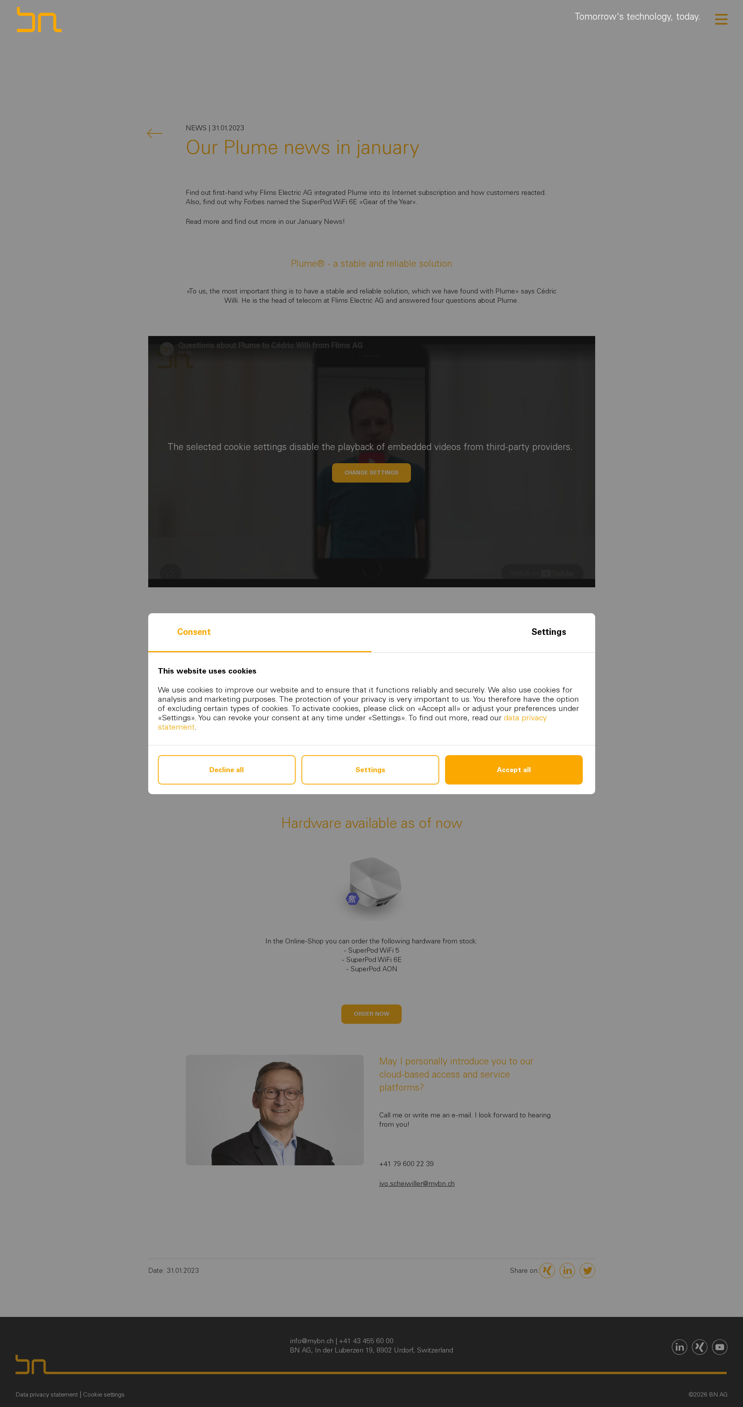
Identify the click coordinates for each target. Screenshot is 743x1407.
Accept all (514, 770)
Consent (194, 632)
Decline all (226, 770)
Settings (549, 632)
